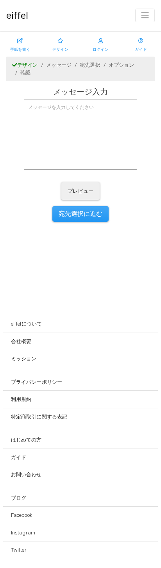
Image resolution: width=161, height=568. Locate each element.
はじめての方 (26, 440)
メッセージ (59, 65)
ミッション (24, 358)
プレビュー (80, 191)
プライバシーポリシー (36, 382)
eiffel (17, 15)
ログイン (100, 49)
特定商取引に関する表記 (39, 417)
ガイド (141, 49)
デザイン (60, 49)
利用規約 (21, 399)
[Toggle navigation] (145, 15)
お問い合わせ (26, 474)
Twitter (19, 550)
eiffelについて (26, 324)
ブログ (18, 498)
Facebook (21, 515)
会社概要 (21, 341)
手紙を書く (20, 49)
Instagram (23, 533)
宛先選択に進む (81, 213)
